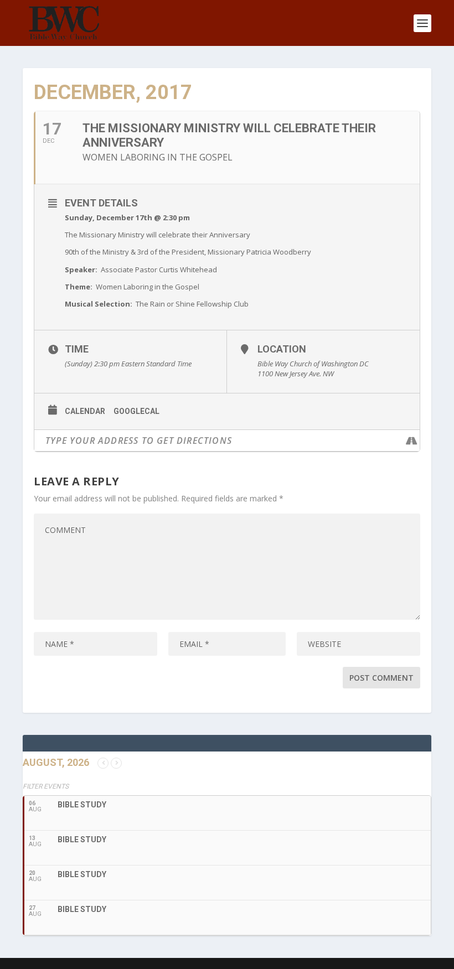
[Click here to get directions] (411, 440)
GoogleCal (136, 411)
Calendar (85, 411)
